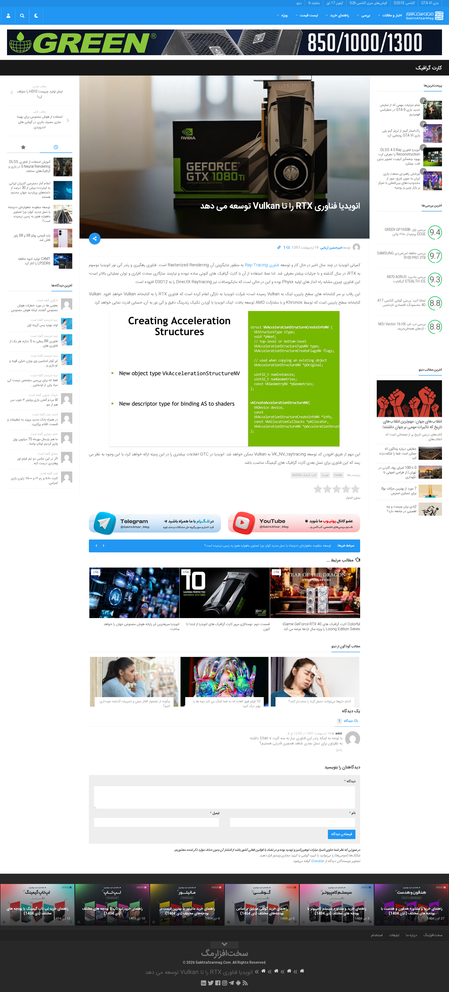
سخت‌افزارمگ (433, 935)
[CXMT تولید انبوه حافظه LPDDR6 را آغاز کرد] (63, 261)
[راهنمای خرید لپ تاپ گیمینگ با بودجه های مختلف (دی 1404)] (37, 905)
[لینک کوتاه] (279, 248)
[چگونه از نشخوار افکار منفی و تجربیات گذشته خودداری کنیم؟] (134, 681)
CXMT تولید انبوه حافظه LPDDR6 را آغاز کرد (34, 261)
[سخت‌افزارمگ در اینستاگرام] (224, 983)
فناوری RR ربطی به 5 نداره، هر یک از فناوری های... (34, 344)
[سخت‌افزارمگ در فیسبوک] (217, 983)
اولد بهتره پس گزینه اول (42, 325)
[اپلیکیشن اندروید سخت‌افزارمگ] (238, 983)
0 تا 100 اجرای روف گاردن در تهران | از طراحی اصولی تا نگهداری (397, 472)
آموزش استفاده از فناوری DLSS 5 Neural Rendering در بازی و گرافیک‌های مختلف (29, 166)
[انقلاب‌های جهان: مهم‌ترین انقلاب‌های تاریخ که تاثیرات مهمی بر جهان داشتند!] (409, 398)
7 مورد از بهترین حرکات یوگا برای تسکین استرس (398, 491)
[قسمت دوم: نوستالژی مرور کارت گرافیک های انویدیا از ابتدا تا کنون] (225, 593)
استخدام (377, 935)
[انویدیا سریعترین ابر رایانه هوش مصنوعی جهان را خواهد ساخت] (134, 593)
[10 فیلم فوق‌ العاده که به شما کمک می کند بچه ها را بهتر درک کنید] (225, 681)
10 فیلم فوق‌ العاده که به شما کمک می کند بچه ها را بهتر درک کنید (226, 704)
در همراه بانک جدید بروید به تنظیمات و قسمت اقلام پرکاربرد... (32, 422)
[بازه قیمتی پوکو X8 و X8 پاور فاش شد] (63, 238)
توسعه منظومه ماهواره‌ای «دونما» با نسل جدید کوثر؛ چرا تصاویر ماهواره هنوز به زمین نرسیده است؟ (267, 546)
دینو (299, 3)
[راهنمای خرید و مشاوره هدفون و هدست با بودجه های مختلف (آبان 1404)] (412, 905)
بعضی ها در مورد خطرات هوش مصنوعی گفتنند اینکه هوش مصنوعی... (33, 308)
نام (352, 813)
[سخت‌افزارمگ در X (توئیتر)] (211, 983)
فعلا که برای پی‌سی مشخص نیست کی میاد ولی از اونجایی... (32, 383)
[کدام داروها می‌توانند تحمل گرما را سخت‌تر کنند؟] (315, 681)
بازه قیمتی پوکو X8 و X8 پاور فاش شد (32, 238)
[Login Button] (8, 16)
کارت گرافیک (429, 68)
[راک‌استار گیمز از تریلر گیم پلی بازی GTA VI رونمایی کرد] (432, 133)
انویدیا (325, 475)
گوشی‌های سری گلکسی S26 (368, 3)
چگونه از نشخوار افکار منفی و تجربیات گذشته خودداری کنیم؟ (135, 704)
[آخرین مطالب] (56, 148)
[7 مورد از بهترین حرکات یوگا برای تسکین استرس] (430, 491)
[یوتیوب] (294, 523)
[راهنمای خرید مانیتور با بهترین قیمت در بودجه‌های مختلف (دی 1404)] (187, 905)
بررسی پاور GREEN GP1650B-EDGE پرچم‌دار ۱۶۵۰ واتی (405, 232)
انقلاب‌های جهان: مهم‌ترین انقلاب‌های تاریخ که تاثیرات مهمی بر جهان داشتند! (412, 424)
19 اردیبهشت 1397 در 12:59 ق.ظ (309, 733)
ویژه (284, 15)
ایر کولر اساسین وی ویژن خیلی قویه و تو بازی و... (33, 363)
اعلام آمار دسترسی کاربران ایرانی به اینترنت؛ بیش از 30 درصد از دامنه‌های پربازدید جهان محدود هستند (29, 190)
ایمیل (214, 813)
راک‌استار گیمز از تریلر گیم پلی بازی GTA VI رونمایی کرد (401, 133)
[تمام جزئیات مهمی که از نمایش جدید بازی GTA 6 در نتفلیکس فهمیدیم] (432, 110)
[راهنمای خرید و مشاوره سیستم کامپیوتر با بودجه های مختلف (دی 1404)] (337, 905)
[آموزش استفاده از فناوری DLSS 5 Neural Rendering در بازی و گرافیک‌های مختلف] (63, 167)
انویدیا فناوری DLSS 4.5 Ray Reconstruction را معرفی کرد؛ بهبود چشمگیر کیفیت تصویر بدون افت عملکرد (398, 157)
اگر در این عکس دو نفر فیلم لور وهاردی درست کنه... (37, 461)
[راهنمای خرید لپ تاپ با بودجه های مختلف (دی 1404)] (112, 905)
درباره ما (411, 935)
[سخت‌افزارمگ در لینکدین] (203, 983)
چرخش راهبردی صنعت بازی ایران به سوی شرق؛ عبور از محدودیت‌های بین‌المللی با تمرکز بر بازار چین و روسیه (399, 181)
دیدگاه (345, 721)
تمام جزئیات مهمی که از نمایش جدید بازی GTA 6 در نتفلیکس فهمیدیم (400, 109)
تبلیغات (394, 935)
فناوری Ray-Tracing (261, 265)
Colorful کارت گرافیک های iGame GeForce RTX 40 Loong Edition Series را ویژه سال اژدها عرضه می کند (321, 626)
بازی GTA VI (429, 3)
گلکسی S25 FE (404, 3)
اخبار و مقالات (392, 15)
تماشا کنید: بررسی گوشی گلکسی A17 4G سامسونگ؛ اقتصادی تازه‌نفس (401, 303)
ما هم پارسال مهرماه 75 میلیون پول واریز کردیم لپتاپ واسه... (35, 442)
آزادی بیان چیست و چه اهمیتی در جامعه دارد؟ (401, 509)
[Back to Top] (224, 945)
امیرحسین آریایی (331, 248)
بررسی (365, 15)
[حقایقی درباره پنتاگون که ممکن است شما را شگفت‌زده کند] (430, 453)
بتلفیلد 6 (314, 3)
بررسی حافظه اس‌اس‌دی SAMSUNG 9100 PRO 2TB (401, 256)
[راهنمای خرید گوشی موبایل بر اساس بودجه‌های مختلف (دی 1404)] (262, 905)
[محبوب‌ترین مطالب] (23, 148)
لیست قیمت (309, 15)
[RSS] (245, 983)
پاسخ (339, 750)
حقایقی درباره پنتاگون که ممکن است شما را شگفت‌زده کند (397, 453)
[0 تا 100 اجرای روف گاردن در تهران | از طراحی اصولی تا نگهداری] (430, 472)
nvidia (338, 475)
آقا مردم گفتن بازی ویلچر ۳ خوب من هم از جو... (34, 402)
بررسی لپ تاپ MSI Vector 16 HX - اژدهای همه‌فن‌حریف (402, 327)
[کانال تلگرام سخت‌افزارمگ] (231, 983)
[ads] (224, 42)
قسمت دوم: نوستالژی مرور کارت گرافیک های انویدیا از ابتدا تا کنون (228, 626)
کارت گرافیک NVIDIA (304, 475)
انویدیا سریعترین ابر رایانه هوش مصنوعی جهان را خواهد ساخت (141, 626)
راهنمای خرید (339, 15)
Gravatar (317, 861)
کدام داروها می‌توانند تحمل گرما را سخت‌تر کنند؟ (320, 701)
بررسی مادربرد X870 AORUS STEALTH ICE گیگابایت (406, 279)
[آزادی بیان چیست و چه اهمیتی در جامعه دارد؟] (430, 509)
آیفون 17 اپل (334, 3)
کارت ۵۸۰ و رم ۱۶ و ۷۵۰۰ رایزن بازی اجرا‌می (34, 481)
